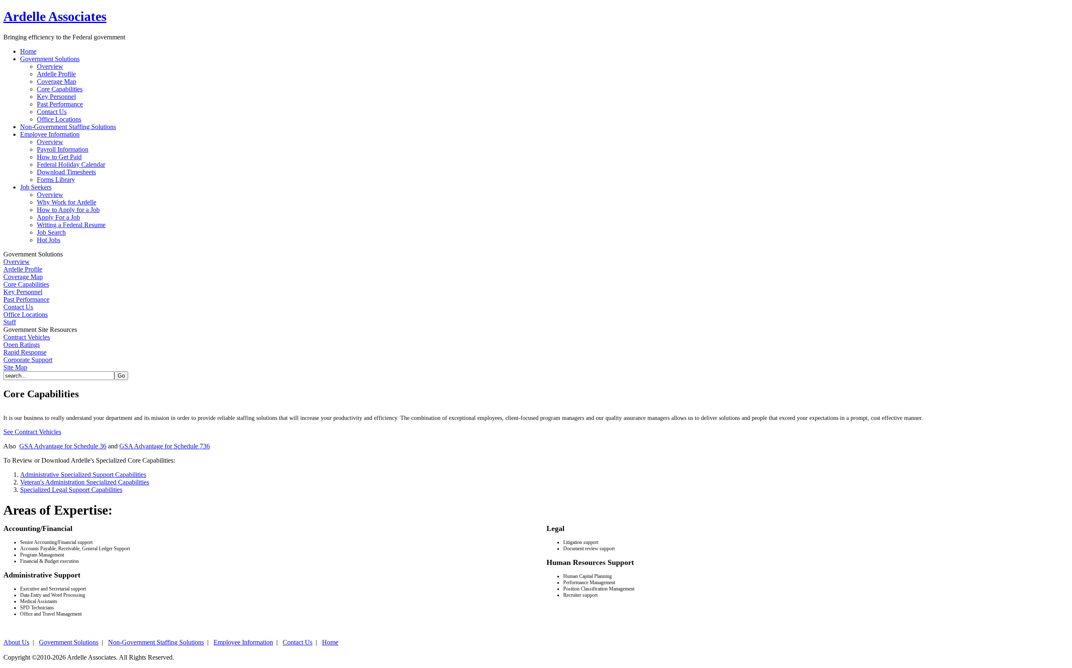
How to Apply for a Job (68, 209)
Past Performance (60, 104)
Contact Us (52, 111)
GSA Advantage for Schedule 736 (164, 446)
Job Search (51, 232)
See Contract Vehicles (32, 431)
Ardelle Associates (54, 16)
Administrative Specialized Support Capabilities (83, 474)
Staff (9, 322)
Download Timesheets (66, 172)
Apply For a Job (58, 217)
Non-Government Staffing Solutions (156, 642)
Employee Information (243, 642)
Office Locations (59, 119)
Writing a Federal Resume (71, 224)
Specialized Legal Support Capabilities (71, 489)
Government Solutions (68, 642)
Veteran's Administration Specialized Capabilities (84, 482)
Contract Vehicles (26, 337)
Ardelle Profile (56, 74)
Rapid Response (24, 352)
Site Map (15, 367)
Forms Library (56, 179)
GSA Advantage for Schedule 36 (62, 446)
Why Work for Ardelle (66, 202)
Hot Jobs (48, 239)
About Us (16, 642)
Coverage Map (56, 81)
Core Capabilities (59, 89)
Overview (50, 66)
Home (330, 642)
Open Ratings (21, 344)
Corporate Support (27, 359)
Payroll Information (62, 149)
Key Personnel (56, 96)
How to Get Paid (59, 157)
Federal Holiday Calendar (71, 164)
